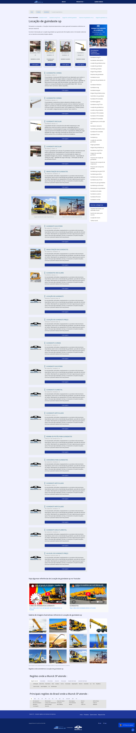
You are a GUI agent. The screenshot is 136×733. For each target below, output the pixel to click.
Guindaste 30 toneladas (96, 99)
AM (72, 698)
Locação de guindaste (96, 66)
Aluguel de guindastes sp (101, 17)
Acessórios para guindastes (97, 182)
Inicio (64, 2)
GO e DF (68, 698)
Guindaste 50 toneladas (96, 131)
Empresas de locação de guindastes (96, 158)
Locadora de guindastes (96, 110)
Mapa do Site (101, 714)
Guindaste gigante (95, 101)
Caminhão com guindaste (97, 96)
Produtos (79, 2)
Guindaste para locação (96, 177)
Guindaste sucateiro (95, 194)
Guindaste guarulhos (96, 174)
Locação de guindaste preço (97, 63)
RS (52, 698)
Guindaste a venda (95, 199)
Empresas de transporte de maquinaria (97, 163)
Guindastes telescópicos (96, 60)
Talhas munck (94, 220)
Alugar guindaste (95, 144)
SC (49, 698)
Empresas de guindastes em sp (86, 17)
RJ (31, 698)
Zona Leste (63, 681)
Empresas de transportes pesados (97, 167)
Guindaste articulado (95, 191)
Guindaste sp (93, 137)
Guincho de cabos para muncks (96, 214)
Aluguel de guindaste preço (97, 93)
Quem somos (99, 2)
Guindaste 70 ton (95, 134)
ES (38, 698)
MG (35, 698)
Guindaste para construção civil (97, 122)
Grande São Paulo (72, 681)
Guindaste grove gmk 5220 (97, 171)
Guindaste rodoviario (96, 126)
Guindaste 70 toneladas (96, 118)
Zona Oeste (50, 681)
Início (81, 714)
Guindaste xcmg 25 (95, 57)
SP (42, 698)
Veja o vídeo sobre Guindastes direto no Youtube (83, 608)
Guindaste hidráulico (95, 84)
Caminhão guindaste (95, 69)
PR (45, 698)
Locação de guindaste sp (96, 107)
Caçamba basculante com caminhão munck (97, 209)
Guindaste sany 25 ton (96, 180)
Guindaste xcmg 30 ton (96, 150)
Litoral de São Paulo (82, 681)
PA (76, 698)
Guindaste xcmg (94, 87)
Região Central (34, 681)
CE (63, 698)
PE (56, 698)
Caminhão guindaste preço (97, 129)
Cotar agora (35, 64)
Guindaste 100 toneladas (97, 113)
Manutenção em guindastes (97, 188)
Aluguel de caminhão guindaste (69, 17)
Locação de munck (95, 217)
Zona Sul (57, 681)
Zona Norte (42, 681)
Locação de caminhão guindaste (96, 141)
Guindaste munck (43, 17)
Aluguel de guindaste (96, 71)
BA (59, 698)
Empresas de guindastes (96, 74)
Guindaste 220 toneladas (97, 116)
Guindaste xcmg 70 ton (54, 17)
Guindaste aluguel (95, 90)
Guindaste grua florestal (96, 185)
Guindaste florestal (95, 197)
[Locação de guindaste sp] (35, 46)
